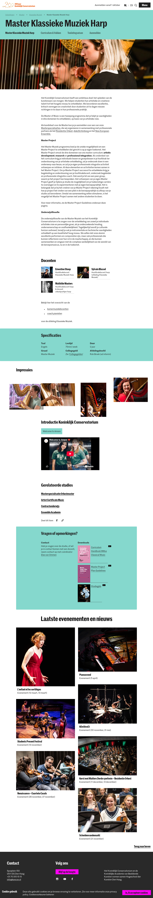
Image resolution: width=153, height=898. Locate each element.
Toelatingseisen (75, 32)
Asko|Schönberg (81, 131)
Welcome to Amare (52, 431)
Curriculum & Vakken (51, 32)
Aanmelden (95, 32)
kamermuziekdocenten (57, 309)
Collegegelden (76, 354)
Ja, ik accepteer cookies (136, 892)
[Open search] (135, 5)
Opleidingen (9, 15)
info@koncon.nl (14, 879)
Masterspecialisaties (50, 128)
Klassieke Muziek (35, 15)
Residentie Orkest (64, 131)
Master (21, 15)
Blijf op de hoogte (67, 871)
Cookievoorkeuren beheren (41, 894)
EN (131, 5)
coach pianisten (54, 313)
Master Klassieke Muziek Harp (19, 32)
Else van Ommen (49, 554)
